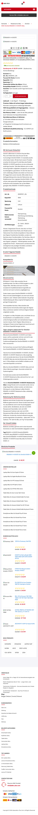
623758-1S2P (28, 644)
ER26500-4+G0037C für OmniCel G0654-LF (19, 454)
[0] (22, 4)
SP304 (17, 652)
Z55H (23, 652)
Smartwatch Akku (6, 732)
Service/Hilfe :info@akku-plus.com (19, 15)
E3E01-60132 (23, 648)
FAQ (2, 719)
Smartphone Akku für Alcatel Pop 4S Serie (15, 513)
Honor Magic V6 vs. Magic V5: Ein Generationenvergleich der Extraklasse (19, 678)
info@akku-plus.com (14, 785)
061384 (7, 648)
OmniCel (27, 24)
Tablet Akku (4, 738)
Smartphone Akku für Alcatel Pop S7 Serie (15, 521)
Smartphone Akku (6, 747)
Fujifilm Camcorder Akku (7, 769)
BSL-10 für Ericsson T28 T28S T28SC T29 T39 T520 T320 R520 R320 (24, 598)
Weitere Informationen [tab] (11, 144)
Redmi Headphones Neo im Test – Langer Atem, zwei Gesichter (17, 682)
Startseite (4, 24)
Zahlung (3, 710)
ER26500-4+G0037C (11, 256)
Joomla (14, 696)
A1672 (14, 648)
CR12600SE (17, 644)
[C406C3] (8, 570)
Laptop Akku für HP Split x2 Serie (12, 484)
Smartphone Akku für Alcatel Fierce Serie (14, 530)
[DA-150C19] (8, 584)
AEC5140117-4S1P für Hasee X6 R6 (25, 624)
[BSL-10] (8, 597)
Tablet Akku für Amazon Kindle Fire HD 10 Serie (16, 505)
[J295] (8, 541)
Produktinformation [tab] (10, 141)
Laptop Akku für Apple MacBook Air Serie (14, 476)
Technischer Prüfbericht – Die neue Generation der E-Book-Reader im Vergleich (18, 687)
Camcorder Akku (5, 741)
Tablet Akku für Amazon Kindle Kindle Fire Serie (16, 497)
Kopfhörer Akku (5, 735)
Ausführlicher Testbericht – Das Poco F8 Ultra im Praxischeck (16, 691)
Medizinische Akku (16, 24)
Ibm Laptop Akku (5, 758)
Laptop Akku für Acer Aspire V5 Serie (13, 472)
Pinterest (19, 696)
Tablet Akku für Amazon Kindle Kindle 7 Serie (15, 501)
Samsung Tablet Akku (7, 766)
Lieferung (3, 716)
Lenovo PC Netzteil (6, 772)
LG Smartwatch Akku (7, 763)
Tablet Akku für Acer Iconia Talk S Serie (14, 493)
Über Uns (3, 707)
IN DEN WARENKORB (20, 96)
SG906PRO (8, 644)
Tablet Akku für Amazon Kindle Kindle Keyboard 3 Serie (18, 509)
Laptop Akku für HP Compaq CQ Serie (13, 480)
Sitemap (3, 722)
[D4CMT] (7, 555)
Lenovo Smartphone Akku (8, 760)
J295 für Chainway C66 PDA (23, 541)
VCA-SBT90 (8, 652)
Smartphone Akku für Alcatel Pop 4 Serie (14, 517)
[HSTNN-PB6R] (8, 611)
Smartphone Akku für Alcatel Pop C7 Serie (15, 526)
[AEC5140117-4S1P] (8, 625)
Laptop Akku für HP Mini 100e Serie (13, 489)
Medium (8, 696)
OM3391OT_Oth (12, 76)
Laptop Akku (4, 744)
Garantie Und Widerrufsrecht (9, 713)
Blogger (3, 696)
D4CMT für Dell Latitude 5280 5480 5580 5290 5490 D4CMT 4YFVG (23, 556)
